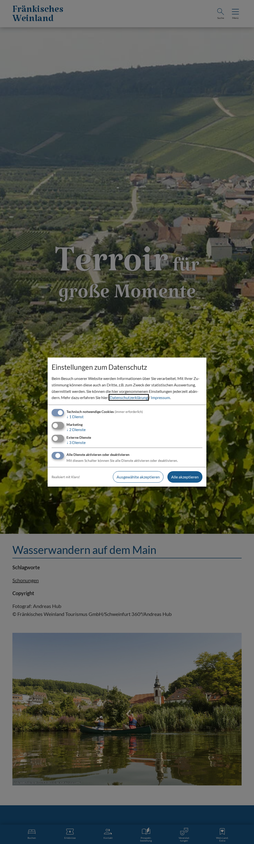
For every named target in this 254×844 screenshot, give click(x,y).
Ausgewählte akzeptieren (138, 476)
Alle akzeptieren (185, 476)
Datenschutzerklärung (129, 397)
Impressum (160, 397)
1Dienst (75, 416)
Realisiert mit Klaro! (66, 477)
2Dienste (76, 429)
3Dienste (76, 442)
